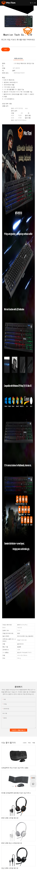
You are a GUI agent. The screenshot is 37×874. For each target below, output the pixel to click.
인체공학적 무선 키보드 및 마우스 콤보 (14, 768)
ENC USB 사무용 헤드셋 (9, 818)
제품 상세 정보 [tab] (18, 58)
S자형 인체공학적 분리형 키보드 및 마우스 (16, 793)
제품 (33, 742)
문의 (5, 49)
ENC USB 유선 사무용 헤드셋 (11, 843)
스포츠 (24, 742)
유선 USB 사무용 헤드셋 (9, 868)
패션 (29, 742)
